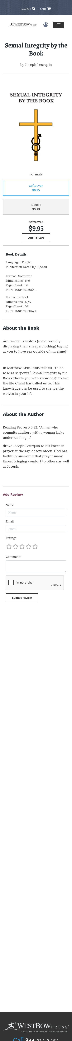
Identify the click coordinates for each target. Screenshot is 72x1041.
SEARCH (26, 8)
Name (10, 505)
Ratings (11, 538)
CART (43, 8)
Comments (13, 557)
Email (10, 521)
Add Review (13, 495)
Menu (58, 24)
